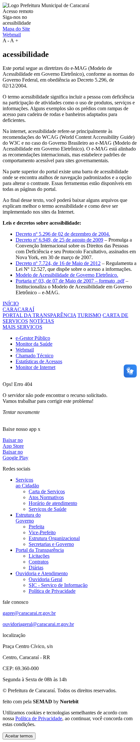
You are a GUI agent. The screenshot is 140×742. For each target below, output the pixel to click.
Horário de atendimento (53, 503)
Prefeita (36, 526)
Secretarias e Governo (51, 544)
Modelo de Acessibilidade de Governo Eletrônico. (67, 275)
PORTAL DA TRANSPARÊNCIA (39, 315)
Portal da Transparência (40, 550)
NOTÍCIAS (41, 321)
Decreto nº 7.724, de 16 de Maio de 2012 (58, 263)
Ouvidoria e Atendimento (42, 573)
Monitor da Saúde (34, 344)
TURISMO (89, 315)
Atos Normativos (46, 497)
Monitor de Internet (35, 367)
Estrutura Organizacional (54, 538)
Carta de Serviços (47, 491)
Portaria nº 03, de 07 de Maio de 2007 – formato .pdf (70, 281)
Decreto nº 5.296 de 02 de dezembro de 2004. (63, 234)
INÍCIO (11, 303)
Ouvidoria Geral (45, 579)
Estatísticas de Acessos (39, 361)
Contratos (39, 561)
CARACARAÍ (18, 309)
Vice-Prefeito (42, 532)
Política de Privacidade (52, 591)
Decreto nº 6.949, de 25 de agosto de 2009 (59, 240)
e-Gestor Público (33, 338)
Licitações (39, 556)
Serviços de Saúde (47, 509)
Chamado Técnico (34, 355)
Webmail (12, 34)
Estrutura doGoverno (28, 517)
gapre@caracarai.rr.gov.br (29, 613)
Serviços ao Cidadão (27, 482)
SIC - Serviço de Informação (58, 585)
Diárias (36, 567)
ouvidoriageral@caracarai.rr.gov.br (38, 624)
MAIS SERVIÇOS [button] (22, 327)
